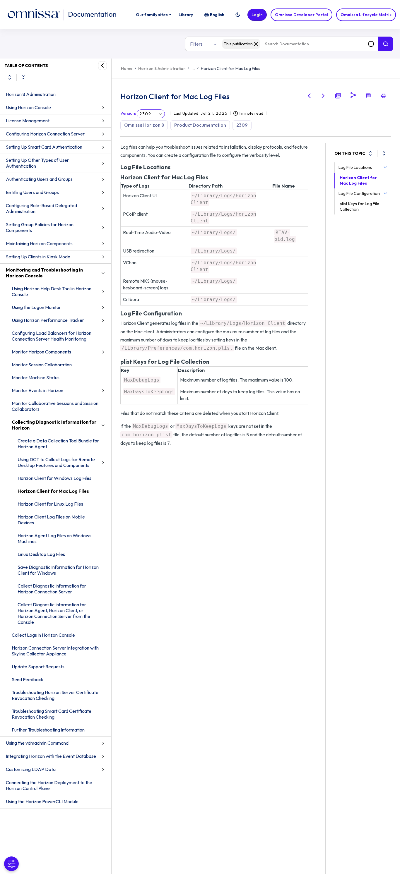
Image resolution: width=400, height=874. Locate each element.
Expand (9, 77)
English (217, 14)
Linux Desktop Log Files (41, 554)
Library (186, 14)
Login (257, 14)
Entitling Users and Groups (32, 192)
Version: (128, 113)
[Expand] (370, 153)
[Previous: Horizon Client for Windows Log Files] (309, 95)
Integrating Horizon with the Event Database (51, 756)
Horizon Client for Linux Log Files (50, 504)
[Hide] (102, 65)
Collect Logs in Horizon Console (43, 635)
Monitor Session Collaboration (42, 365)
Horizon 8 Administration (31, 94)
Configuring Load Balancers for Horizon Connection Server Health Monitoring (51, 336)
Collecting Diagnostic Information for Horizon (54, 425)
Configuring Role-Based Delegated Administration (41, 208)
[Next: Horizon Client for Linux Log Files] (323, 95)
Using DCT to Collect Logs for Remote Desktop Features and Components (56, 462)
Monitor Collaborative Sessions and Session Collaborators (55, 406)
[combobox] (292, 44)
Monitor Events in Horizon (37, 390)
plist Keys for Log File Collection (359, 206)
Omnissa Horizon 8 (144, 125)
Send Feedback (27, 679)
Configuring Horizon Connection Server (45, 134)
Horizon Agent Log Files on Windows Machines (54, 538)
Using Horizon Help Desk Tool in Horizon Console (51, 291)
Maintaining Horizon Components (39, 243)
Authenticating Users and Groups (39, 179)
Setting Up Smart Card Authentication (44, 147)
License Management (27, 120)
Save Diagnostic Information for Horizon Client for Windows (58, 570)
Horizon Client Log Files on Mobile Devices (51, 520)
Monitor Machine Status (35, 377)
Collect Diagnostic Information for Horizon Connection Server (52, 589)
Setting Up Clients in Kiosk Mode (38, 257)
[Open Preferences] (11, 863)
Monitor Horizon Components (41, 352)
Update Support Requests (38, 666)
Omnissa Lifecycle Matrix (366, 14)
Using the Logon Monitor (36, 307)
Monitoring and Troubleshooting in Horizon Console (44, 273)
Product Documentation (200, 125)
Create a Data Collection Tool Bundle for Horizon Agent (58, 443)
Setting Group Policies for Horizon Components (39, 227)
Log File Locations (355, 167)
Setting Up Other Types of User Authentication (37, 163)
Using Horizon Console (28, 107)
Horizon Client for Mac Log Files (53, 491)
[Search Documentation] (385, 44)
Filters (196, 44)
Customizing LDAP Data (31, 769)
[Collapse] (384, 153)
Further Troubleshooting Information (48, 730)
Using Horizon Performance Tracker (48, 320)
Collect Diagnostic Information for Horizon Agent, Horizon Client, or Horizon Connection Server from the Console (54, 613)
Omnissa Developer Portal (301, 14)
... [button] (193, 68)
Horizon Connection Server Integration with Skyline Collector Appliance (55, 651)
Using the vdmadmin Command (37, 743)
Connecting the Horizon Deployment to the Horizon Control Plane (49, 785)
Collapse (23, 77)
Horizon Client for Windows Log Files (54, 478)
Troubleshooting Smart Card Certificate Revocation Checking (51, 714)
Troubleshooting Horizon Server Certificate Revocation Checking (55, 695)
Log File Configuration (359, 193)
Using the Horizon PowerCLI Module (42, 801)
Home (126, 68)
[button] (238, 14)
